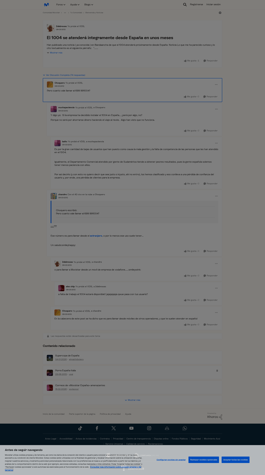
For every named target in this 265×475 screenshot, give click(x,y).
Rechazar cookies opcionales (203, 460)
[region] (132, 460)
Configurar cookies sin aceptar (171, 460)
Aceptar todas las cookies (235, 460)
